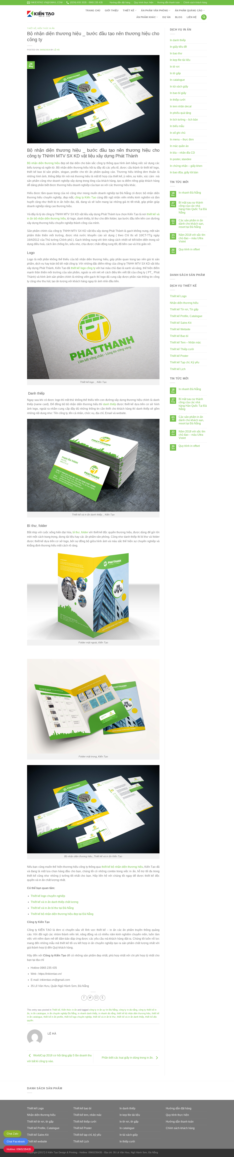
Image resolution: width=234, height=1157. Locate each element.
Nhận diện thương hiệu (184, 302)
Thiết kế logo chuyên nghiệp (48, 895)
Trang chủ (92, 10)
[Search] (204, 17)
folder (84, 532)
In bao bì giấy (178, 93)
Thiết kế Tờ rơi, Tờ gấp (184, 309)
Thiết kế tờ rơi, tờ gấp (40, 1121)
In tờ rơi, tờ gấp (129, 1121)
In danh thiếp (178, 40)
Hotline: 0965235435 (19, 1149)
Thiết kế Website (180, 329)
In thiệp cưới (177, 99)
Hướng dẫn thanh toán (168, 2)
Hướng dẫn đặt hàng (120, 2)
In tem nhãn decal (181, 106)
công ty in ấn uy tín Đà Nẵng (103, 1010)
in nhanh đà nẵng (106, 1013)
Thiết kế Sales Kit (180, 322)
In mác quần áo (179, 146)
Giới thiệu (112, 10)
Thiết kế (128, 10)
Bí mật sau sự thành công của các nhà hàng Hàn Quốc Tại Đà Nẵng (193, 207)
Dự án (166, 17)
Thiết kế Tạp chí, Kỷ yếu (184, 362)
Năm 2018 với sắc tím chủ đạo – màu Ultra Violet (192, 238)
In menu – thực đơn (182, 139)
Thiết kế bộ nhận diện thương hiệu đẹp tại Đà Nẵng (62, 914)
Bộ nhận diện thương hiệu (43, 163)
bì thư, (76, 532)
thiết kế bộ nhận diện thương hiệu (122, 866)
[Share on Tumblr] (102, 998)
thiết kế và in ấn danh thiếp (130, 1017)
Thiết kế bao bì (82, 1108)
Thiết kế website (37, 1141)
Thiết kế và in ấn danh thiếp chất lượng (54, 901)
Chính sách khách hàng (195, 2)
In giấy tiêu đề (178, 46)
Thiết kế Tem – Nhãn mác (185, 342)
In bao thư (176, 53)
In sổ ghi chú (177, 132)
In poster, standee (180, 159)
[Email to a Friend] (96, 998)
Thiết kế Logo (178, 296)
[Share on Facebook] (84, 998)
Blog (178, 17)
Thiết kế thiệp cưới (84, 1121)
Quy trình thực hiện (143, 2)
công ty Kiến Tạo (85, 197)
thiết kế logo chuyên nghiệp (78, 1017)
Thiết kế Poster (179, 355)
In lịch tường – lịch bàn (184, 119)
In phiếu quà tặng (180, 112)
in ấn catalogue (38, 1013)
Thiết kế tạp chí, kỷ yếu (87, 1134)
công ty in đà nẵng (128, 1010)
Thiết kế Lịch (178, 369)
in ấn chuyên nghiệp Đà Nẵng (61, 1013)
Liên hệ (191, 17)
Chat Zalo (12, 1133)
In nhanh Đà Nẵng (190, 192)
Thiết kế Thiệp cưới (182, 349)
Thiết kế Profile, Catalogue (186, 316)
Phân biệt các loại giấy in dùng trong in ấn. (128, 1057)
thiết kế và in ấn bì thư (104, 1017)
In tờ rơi (175, 66)
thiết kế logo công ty (83, 268)
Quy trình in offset (189, 249)
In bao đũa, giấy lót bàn (184, 172)
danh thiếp (109, 404)
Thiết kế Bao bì (179, 336)
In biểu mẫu (177, 126)
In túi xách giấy (179, 86)
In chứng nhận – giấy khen (186, 165)
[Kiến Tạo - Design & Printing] (40, 14)
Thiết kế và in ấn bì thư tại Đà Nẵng (52, 907)
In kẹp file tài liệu (180, 59)
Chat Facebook (16, 1141)
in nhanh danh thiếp (87, 1013)
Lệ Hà (56, 50)
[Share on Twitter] (90, 998)
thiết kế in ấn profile (53, 1017)
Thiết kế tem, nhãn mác (87, 1114)
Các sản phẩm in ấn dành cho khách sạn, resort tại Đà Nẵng (191, 223)
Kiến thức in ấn (46, 28)
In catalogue (177, 79)
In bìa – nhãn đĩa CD (182, 152)
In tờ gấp (175, 73)
